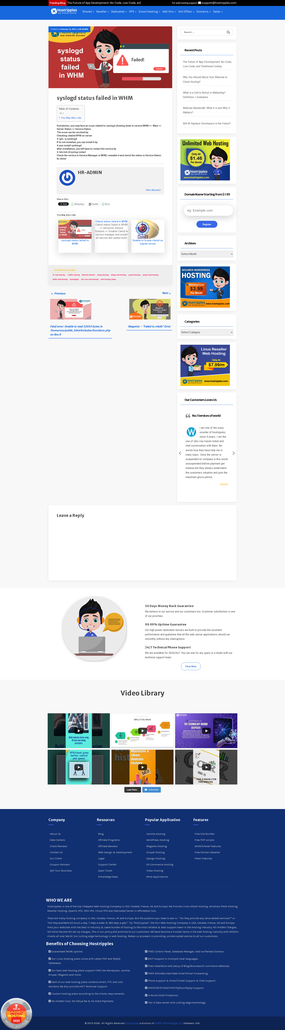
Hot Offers (185, 11)
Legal (101, 858)
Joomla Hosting (155, 833)
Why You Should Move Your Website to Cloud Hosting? (205, 79)
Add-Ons (168, 11)
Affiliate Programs (109, 839)
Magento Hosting (156, 846)
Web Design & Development (115, 852)
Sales (217, 11)
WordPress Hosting (157, 839)
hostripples (74, 279)
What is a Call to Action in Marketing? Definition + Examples (204, 95)
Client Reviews (58, 846)
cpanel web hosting (150, 275)
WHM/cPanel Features (208, 846)
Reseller (101, 11)
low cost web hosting (89, 279)
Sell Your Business (61, 870)
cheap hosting (103, 275)
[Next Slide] (234, 453)
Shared (87, 11)
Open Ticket (105, 870)
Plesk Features (203, 858)
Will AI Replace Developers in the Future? (207, 123)
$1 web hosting (58, 275)
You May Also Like (71, 117)
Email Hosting (148, 11)
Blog (101, 833)
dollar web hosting (59, 279)
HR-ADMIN (83, 29)
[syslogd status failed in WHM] (75, 229)
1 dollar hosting (73, 275)
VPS (132, 11)
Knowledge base (108, 876)
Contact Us (56, 852)
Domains (202, 11)
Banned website (88, 275)
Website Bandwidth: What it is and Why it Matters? (206, 110)
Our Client (56, 858)
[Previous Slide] (180, 453)
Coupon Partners (60, 864)
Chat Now (190, 666)
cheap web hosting (118, 275)
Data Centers (57, 839)
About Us (55, 833)
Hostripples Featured (64, 270)
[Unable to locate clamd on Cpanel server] (147, 229)
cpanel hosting (134, 275)
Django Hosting (155, 858)
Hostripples (132, 1023)
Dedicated (118, 11)
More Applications (157, 876)
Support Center (107, 864)
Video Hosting (154, 870)
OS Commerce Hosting (159, 864)
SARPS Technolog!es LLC (169, 1023)
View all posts (153, 190)
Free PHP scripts (204, 839)
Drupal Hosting (155, 852)
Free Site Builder (205, 833)
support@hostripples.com (219, 3)
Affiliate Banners (108, 846)
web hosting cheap (108, 279)
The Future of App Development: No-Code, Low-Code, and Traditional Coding (207, 64)
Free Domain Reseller (207, 852)
